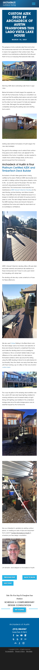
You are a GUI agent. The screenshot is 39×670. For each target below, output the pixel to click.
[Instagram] (24, 643)
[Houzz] (14, 639)
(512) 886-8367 (19, 629)
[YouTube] (22, 635)
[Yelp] (18, 639)
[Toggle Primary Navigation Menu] (33, 3)
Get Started (19, 610)
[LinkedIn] (18, 635)
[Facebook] (14, 635)
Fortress (13, 343)
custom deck (6, 367)
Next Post (8, 583)
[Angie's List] (26, 639)
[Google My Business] (26, 635)
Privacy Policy (20, 651)
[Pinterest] (22, 639)
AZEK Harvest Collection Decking (21, 190)
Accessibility (9, 651)
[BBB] (20, 643)
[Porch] (16, 643)
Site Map (29, 651)
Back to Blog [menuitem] (29, 577)
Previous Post (9, 577)
